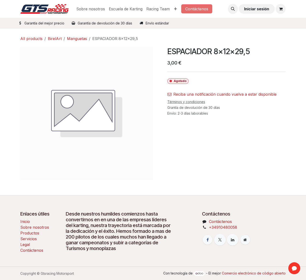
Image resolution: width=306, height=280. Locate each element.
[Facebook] (207, 240)
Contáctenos (196, 8)
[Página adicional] (245, 240)
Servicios (28, 238)
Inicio (25, 221)
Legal (25, 244)
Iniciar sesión (256, 8)
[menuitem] (90, 9)
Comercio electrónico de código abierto (254, 273)
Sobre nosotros (34, 227)
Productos (29, 233)
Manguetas (77, 38)
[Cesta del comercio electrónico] (281, 9)
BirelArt (55, 38)
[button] (233, 9)
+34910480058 (223, 227)
